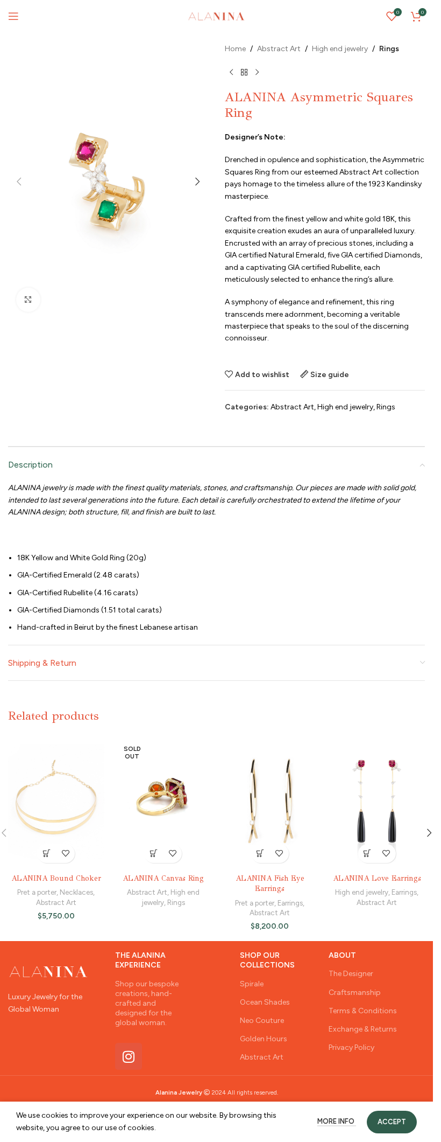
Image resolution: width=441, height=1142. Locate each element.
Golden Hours (263, 1038)
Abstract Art (279, 48)
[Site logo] (216, 15)
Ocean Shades (265, 1002)
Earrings (290, 903)
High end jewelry (340, 48)
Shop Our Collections (267, 960)
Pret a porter (36, 892)
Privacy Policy (351, 1047)
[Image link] (48, 971)
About (342, 955)
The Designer (351, 973)
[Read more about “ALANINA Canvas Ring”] (153, 853)
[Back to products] (244, 72)
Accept (392, 1122)
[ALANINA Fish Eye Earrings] (270, 801)
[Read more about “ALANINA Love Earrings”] (367, 853)
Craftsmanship (355, 992)
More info (336, 1121)
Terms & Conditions (363, 1010)
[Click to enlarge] (28, 300)
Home (235, 48)
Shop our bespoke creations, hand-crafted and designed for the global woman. (147, 1003)
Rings (389, 48)
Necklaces (76, 892)
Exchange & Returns (363, 1029)
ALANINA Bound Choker (56, 878)
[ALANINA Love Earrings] (377, 801)
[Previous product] (231, 72)
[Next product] (257, 72)
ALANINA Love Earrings (377, 878)
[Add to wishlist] (65, 853)
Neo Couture (262, 1020)
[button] (19, 181)
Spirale (252, 983)
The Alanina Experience (140, 960)
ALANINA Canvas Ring (163, 878)
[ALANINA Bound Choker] (56, 801)
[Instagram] (128, 1056)
